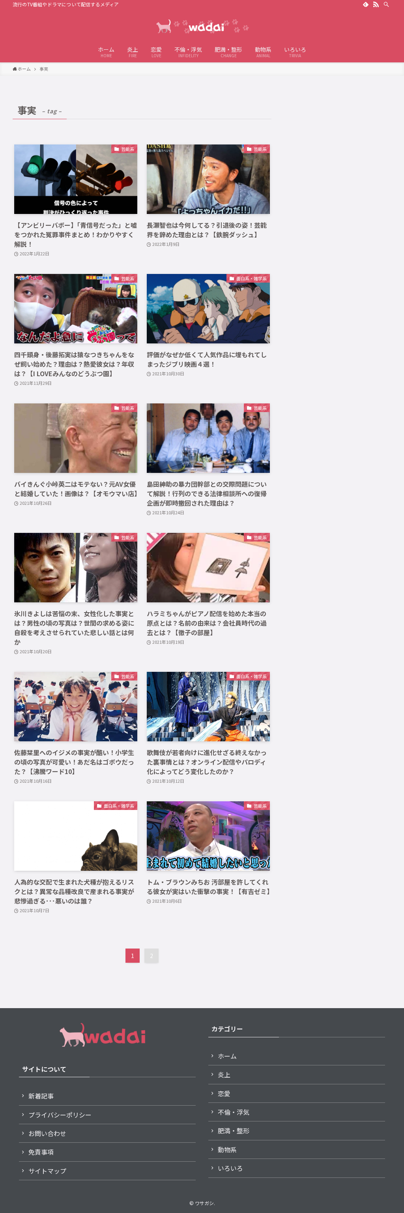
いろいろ (230, 1168)
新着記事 (41, 1096)
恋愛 (224, 1093)
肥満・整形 (233, 1130)
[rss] (376, 4)
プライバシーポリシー (60, 1114)
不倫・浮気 (233, 1112)
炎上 (224, 1074)
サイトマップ (47, 1171)
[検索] (386, 4)
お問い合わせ (47, 1133)
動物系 (227, 1149)
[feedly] (366, 4)
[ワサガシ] (202, 26)
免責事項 (41, 1152)
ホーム (227, 1056)
